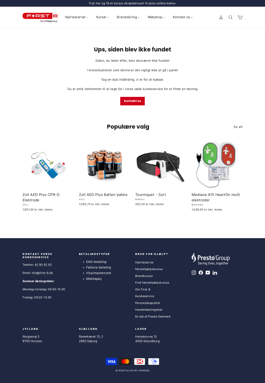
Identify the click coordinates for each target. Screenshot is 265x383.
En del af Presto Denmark (153, 316)
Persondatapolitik (147, 303)
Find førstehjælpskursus (152, 282)
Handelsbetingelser (149, 309)
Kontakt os (132, 101)
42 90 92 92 (43, 264)
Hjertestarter (144, 262)
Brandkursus (144, 276)
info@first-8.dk (42, 273)
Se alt (238, 127)
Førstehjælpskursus (149, 269)
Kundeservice (144, 296)
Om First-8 (142, 289)
